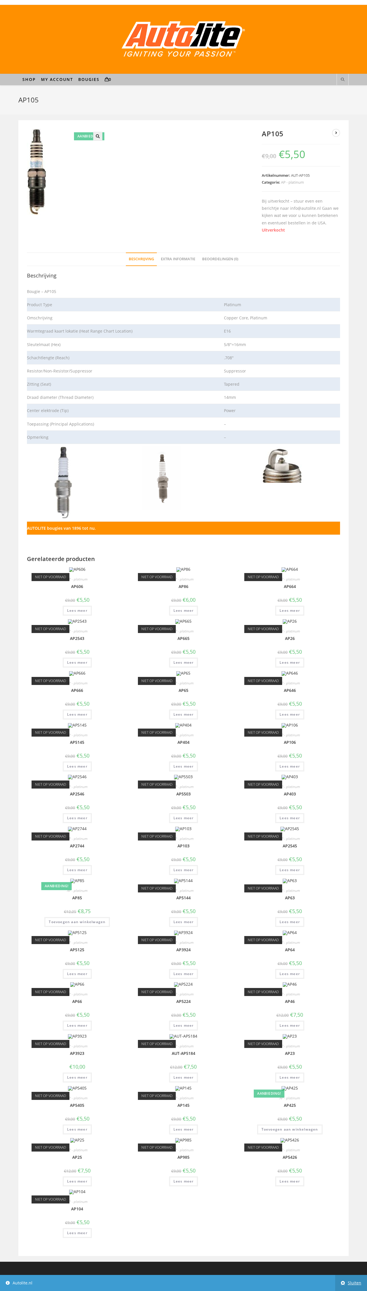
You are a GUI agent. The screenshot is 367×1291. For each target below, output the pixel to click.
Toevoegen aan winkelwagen (77, 921)
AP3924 (183, 949)
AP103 (183, 846)
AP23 (290, 1053)
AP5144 (183, 897)
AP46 (290, 1001)
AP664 (290, 586)
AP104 (77, 1209)
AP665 (183, 638)
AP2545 (290, 846)
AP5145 (77, 742)
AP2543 (77, 638)
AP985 (183, 1157)
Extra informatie (178, 259)
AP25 (77, 1157)
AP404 (183, 742)
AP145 (183, 1105)
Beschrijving (141, 259)
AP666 (77, 690)
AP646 (290, 690)
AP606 (77, 586)
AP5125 (77, 949)
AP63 (290, 897)
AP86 (183, 586)
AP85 (77, 897)
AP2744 (77, 846)
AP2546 (77, 794)
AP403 (290, 794)
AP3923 (77, 1053)
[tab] (141, 259)
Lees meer (77, 610)
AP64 (290, 949)
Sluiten (354, 1283)
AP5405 (77, 1105)
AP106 (290, 742)
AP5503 (183, 794)
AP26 (290, 638)
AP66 (77, 1001)
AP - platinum (292, 182)
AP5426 (290, 1157)
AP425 (290, 1105)
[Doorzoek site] (343, 80)
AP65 (183, 690)
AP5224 (183, 1001)
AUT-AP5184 (183, 1053)
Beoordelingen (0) (220, 259)
